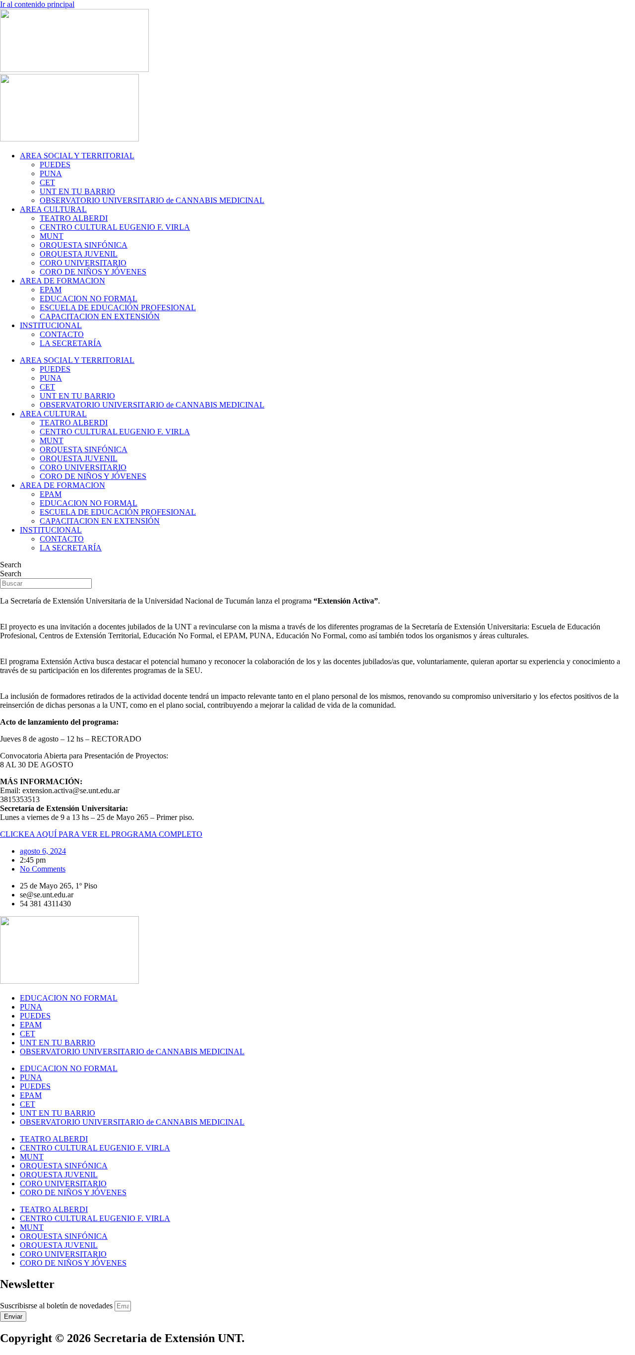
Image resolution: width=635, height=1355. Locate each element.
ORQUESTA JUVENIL (79, 254)
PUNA (51, 173)
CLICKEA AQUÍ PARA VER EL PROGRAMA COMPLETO (101, 834)
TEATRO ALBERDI (74, 218)
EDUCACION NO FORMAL (88, 298)
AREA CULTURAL (53, 209)
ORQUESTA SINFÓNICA (83, 245)
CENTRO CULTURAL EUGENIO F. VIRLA (115, 227)
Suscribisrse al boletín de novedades (57, 1305)
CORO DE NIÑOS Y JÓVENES (93, 272)
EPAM (51, 289)
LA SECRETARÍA (71, 343)
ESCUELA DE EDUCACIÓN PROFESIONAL (118, 307)
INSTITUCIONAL (51, 325)
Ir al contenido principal (37, 4)
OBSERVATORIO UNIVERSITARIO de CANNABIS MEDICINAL (152, 200)
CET (47, 182)
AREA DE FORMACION (62, 280)
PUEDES (55, 164)
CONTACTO (62, 334)
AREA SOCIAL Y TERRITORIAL (77, 155)
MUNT (52, 236)
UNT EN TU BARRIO (77, 191)
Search (10, 564)
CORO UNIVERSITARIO (83, 263)
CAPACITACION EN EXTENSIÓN (100, 316)
